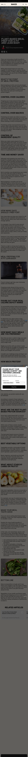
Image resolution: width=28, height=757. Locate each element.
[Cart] (26, 4)
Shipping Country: (6, 380)
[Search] (5, 4)
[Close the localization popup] (27, 367)
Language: (17, 380)
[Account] (23, 4)
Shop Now (14, 387)
